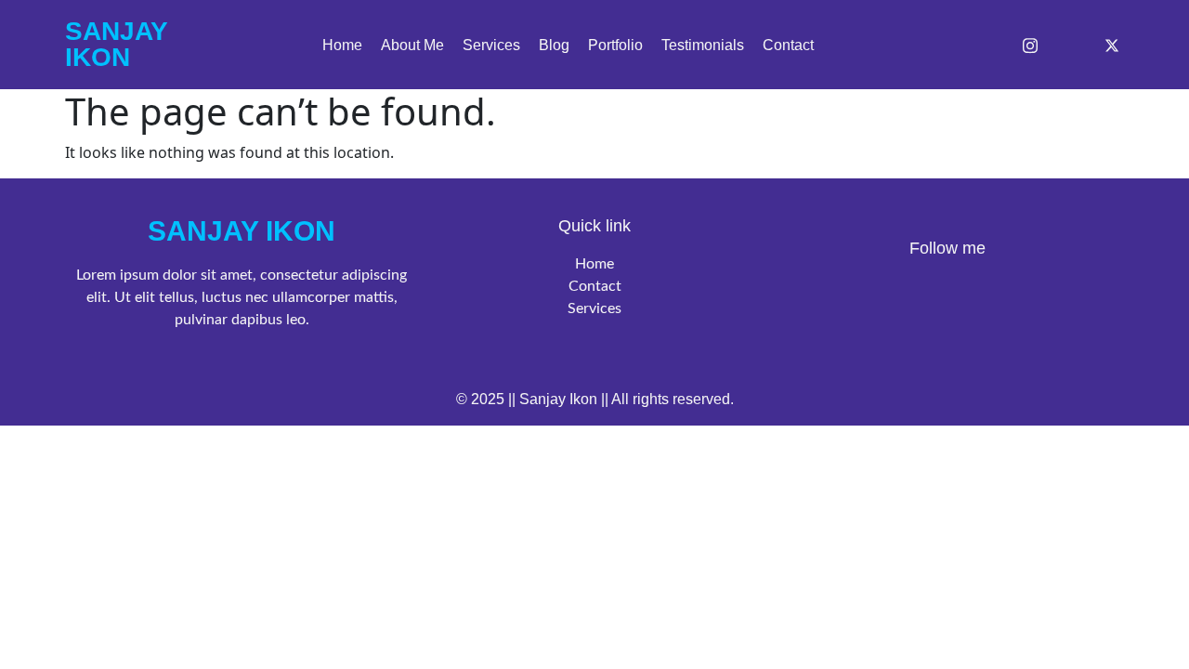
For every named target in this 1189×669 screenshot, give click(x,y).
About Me (412, 45)
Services (491, 45)
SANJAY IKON (241, 231)
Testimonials (702, 45)
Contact (788, 45)
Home (342, 45)
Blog (554, 45)
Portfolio (615, 45)
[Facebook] (983, 45)
